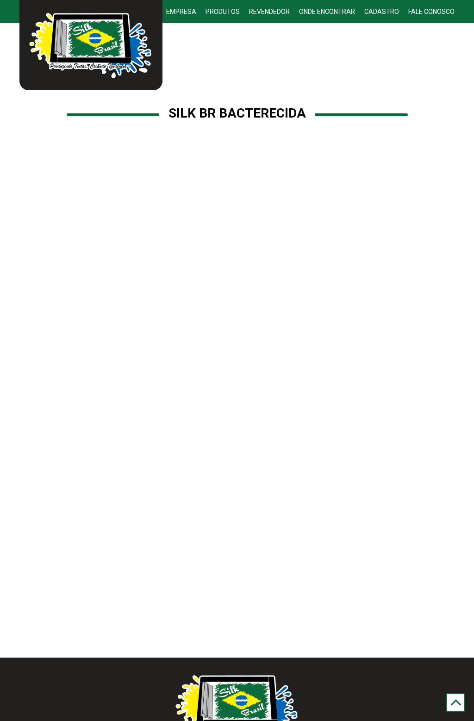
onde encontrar (327, 11)
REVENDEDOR (269, 11)
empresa (181, 11)
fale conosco (431, 11)
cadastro (381, 11)
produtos (223, 11)
